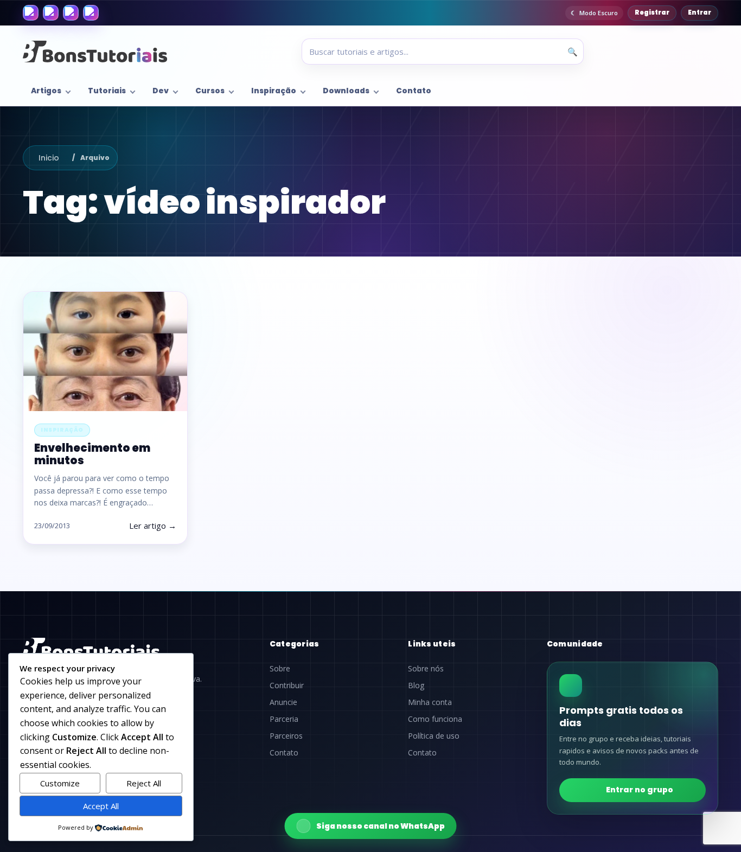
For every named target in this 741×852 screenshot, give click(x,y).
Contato (413, 91)
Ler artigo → (152, 525)
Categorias (295, 643)
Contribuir (287, 685)
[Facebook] (31, 13)
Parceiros (286, 736)
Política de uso (433, 736)
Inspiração (273, 91)
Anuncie (283, 702)
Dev (160, 91)
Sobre (280, 669)
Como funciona (435, 719)
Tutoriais (107, 91)
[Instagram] (51, 13)
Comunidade (575, 643)
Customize (60, 783)
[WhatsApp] (71, 13)
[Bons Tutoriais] (95, 51)
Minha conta (430, 702)
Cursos (210, 91)
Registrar (652, 12)
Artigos (46, 91)
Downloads (346, 91)
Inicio (49, 157)
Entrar (699, 12)
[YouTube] (91, 13)
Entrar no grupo (639, 789)
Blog (416, 685)
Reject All (143, 783)
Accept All (101, 805)
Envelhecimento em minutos (92, 454)
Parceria (284, 719)
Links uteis (432, 643)
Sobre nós (426, 669)
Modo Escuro (598, 13)
